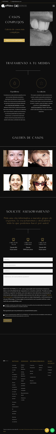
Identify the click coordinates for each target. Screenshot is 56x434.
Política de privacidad (37, 429)
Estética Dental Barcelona (23, 367)
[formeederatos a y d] (28, 158)
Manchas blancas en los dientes (14, 419)
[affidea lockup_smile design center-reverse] (14, 5)
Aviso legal (21, 429)
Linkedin (49, 372)
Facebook (50, 367)
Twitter (49, 375)
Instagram (50, 369)
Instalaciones (33, 377)
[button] (54, 6)
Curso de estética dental (41, 367)
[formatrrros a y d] (28, 182)
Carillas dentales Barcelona (23, 374)
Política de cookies (28, 429)
